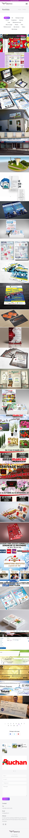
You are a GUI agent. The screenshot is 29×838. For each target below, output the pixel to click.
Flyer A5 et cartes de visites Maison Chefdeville (14, 319)
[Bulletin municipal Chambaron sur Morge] (4, 750)
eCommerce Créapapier (14, 60)
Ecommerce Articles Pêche (14, 44)
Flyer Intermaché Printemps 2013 (14, 437)
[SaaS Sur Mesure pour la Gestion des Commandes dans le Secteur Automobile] (9, 745)
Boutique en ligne (20, 17)
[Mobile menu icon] (27, 4)
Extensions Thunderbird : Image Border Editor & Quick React (14, 187)
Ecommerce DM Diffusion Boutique (14, 79)
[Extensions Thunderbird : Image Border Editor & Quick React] (4, 745)
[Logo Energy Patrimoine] (24, 745)
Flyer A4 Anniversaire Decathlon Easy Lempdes (14, 229)
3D (12, 17)
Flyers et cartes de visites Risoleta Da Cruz (14, 620)
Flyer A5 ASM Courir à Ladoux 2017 (14, 273)
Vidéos (23, 26)
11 (17, 725)
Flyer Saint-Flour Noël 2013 (14, 565)
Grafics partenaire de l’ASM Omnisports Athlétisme (14, 640)
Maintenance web (17, 22)
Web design (14, 29)
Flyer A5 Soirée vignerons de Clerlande (14, 359)
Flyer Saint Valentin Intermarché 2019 (14, 533)
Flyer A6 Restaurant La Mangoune (14, 379)
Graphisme (14, 20)
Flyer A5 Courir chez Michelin (14, 297)
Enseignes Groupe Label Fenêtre (14, 144)
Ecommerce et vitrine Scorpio (14, 99)
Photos (16, 24)
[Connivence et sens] (19, 745)
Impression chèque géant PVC (14, 658)
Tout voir (7, 17)
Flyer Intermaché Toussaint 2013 (14, 512)
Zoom (12, 40)
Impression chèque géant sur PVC (14, 673)
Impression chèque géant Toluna (14, 689)
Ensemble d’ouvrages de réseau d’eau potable (14, 164)
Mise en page (9, 24)
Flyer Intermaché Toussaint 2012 (14, 480)
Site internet (16, 26)
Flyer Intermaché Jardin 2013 (14, 402)
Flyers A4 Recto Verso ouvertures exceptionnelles (14, 598)
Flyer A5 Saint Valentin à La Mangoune (14, 338)
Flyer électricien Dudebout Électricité (14, 210)
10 (14, 725)
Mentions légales (14, 836)
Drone (7, 20)
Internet (21, 20)
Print (22, 24)
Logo (9, 22)
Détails (16, 40)
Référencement (7, 26)
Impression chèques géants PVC (14, 708)
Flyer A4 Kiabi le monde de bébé (14, 251)
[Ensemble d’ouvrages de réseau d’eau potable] (14, 745)
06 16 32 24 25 (15, 0)
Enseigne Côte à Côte (14, 121)
